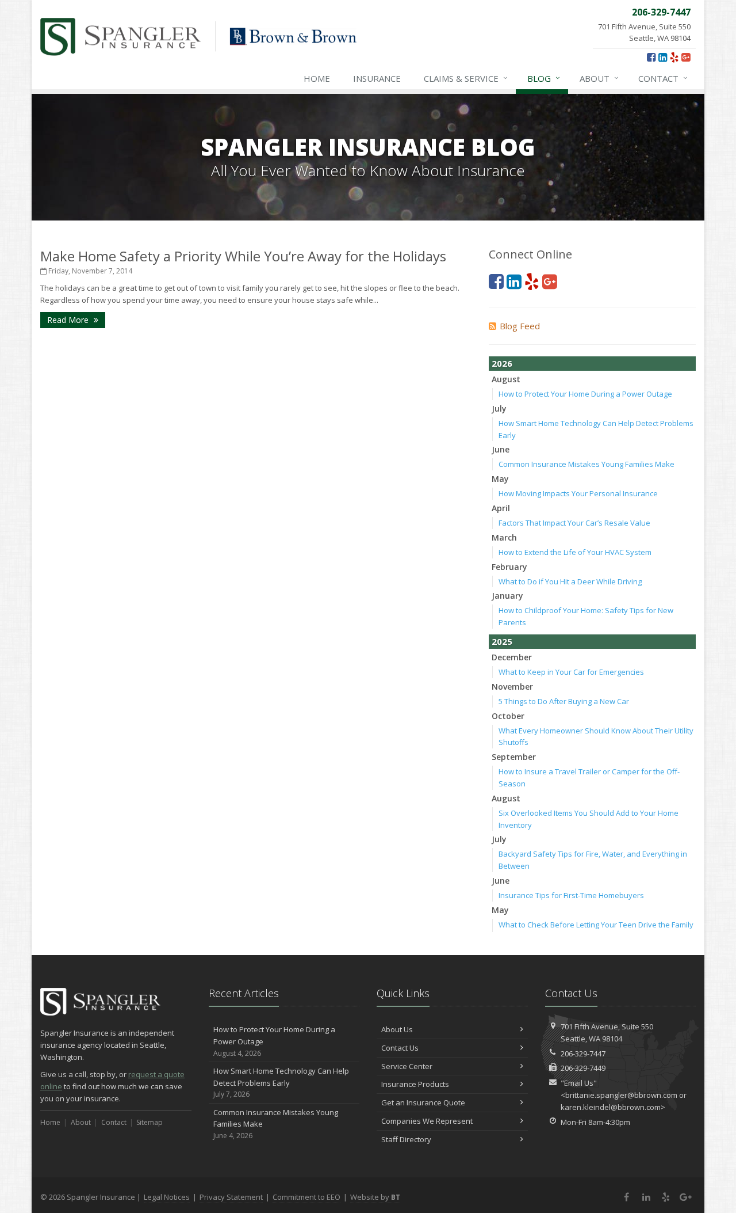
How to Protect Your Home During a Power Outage (585, 394)
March (504, 537)
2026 (502, 363)
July (499, 408)
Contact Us (400, 1048)
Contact (663, 78)
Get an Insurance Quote (423, 1102)
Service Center (406, 1066)
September (514, 756)
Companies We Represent (427, 1121)
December (512, 657)
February (509, 566)
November (512, 686)
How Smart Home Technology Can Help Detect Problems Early (281, 1083)
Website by (375, 1197)
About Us (397, 1029)
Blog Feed (520, 326)
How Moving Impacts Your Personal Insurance (578, 493)
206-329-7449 (583, 1068)
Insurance (377, 78)
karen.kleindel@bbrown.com (611, 1107)
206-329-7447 (583, 1053)
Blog (543, 78)
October (508, 715)
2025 (502, 641)
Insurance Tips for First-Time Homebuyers (571, 895)
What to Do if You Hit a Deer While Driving (570, 581)
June (500, 449)
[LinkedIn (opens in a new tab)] (662, 57)
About (599, 78)
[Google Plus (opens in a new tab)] (685, 57)
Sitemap (149, 1122)
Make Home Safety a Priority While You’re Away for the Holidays (243, 255)
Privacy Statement (231, 1197)
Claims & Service (466, 78)
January (507, 595)
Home (317, 78)
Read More (69, 319)
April (501, 508)
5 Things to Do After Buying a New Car (564, 701)
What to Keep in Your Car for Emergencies (571, 672)
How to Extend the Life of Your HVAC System (575, 552)
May (500, 478)
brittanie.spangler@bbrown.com (621, 1095)
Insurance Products (415, 1084)
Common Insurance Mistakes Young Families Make (586, 464)
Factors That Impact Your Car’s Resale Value (574, 523)
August (506, 379)
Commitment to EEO (306, 1197)
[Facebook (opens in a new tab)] (651, 57)
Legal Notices (167, 1197)
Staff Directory (406, 1139)
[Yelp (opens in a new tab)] (674, 57)
